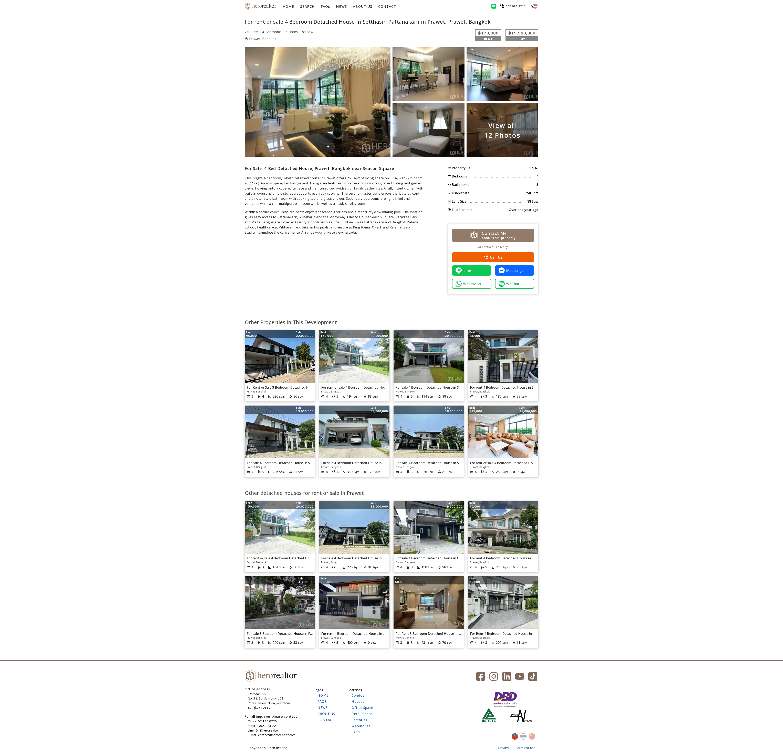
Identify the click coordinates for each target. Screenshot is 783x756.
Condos (358, 695)
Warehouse (361, 726)
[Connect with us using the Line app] (493, 6)
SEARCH (307, 6)
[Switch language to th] (523, 736)
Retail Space (362, 714)
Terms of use (525, 748)
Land (356, 732)
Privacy (503, 748)
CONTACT (387, 6)
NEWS (341, 6)
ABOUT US (362, 6)
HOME (288, 6)
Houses (358, 701)
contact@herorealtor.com (276, 735)
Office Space (362, 707)
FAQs (325, 6)
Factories (359, 720)
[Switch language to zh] (532, 736)
